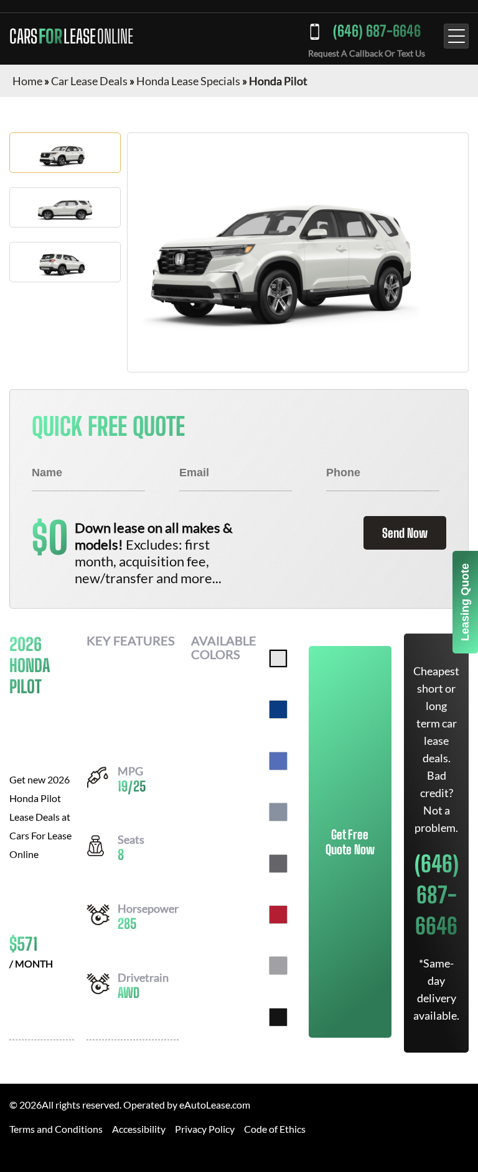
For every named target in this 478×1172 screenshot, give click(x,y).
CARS (71, 36)
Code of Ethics (275, 1129)
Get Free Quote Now (350, 842)
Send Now (405, 532)
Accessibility (139, 1129)
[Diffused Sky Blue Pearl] (278, 761)
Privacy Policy (205, 1129)
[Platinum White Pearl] (278, 658)
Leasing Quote (465, 602)
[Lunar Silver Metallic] (278, 965)
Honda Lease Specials (188, 81)
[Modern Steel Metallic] (278, 863)
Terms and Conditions (56, 1129)
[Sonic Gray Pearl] (278, 812)
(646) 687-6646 (377, 31)
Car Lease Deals (89, 81)
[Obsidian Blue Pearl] (278, 709)
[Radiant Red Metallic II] (278, 914)
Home (27, 81)
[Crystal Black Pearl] (278, 1017)
